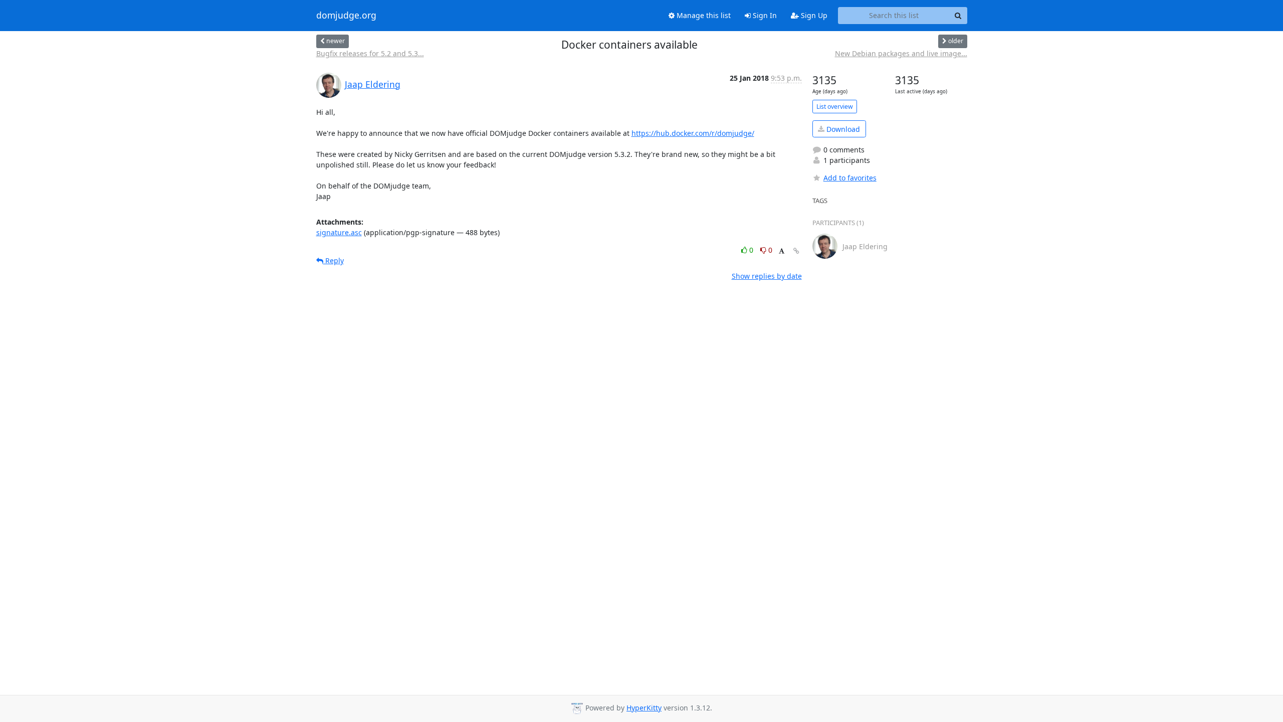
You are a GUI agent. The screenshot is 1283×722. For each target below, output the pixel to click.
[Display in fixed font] (781, 251)
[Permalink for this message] (796, 251)
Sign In (764, 15)
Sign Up (813, 15)
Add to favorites (850, 178)
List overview (834, 106)
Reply (333, 260)
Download (842, 129)
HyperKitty (644, 707)
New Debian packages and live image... (901, 53)
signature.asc (339, 232)
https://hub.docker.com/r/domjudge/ (692, 133)
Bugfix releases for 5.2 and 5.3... (370, 53)
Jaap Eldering (372, 84)
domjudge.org (346, 16)
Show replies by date (767, 276)
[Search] (958, 15)
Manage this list (703, 15)
